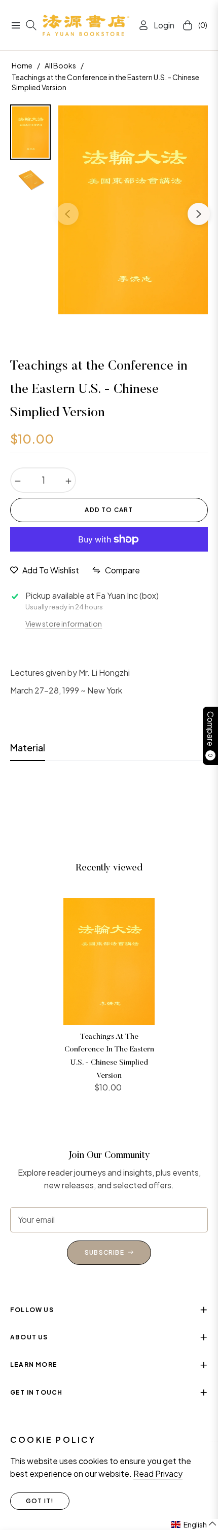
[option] (133, 209)
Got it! (40, 1501)
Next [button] (199, 214)
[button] (194, 1524)
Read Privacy (158, 1473)
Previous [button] (67, 214)
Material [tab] (27, 747)
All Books (60, 65)
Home (22, 65)
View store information (63, 623)
